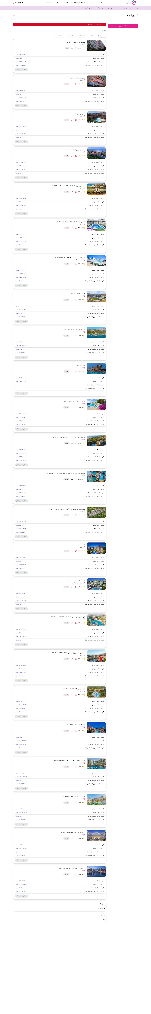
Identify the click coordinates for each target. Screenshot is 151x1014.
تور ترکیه (107, 8)
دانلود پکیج (123, 26)
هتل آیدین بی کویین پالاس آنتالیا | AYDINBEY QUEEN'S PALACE (66, 509)
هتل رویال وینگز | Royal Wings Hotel (74, 797)
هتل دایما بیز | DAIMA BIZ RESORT (74, 401)
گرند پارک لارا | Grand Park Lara (76, 545)
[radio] (105, 34)
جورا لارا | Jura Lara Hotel (78, 294)
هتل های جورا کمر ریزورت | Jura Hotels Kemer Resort (69, 258)
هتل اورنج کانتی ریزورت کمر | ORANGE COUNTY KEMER (68, 653)
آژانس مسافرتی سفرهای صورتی (128, 8)
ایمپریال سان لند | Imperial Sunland (74, 330)
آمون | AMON (81, 365)
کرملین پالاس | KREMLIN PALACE (75, 725)
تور (115, 8)
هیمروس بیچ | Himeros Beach (76, 114)
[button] (21, 69)
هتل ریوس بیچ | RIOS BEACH (76, 150)
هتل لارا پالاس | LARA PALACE (76, 42)
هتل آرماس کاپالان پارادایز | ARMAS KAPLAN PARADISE (68, 437)
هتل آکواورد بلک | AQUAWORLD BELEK (73, 689)
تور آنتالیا (98, 8)
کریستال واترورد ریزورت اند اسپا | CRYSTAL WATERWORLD (68, 617)
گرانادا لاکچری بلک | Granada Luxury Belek (72, 832)
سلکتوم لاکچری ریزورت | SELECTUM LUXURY (72, 868)
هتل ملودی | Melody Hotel (77, 78)
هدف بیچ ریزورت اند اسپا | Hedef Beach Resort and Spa (68, 186)
